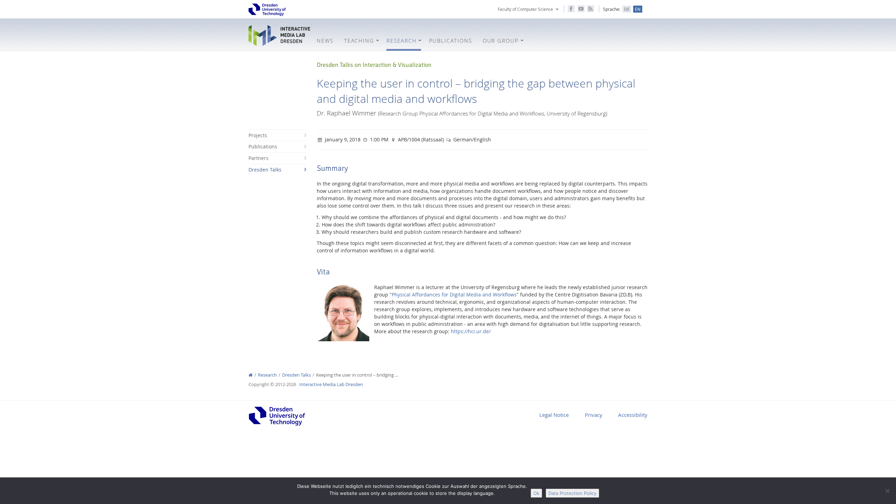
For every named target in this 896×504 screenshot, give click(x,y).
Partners (258, 158)
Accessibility (633, 414)
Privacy (593, 414)
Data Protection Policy (572, 493)
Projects (257, 135)
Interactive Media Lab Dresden (280, 35)
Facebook (571, 8)
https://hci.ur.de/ (471, 331)
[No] (887, 490)
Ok (536, 493)
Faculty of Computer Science (525, 9)
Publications (262, 146)
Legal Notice (554, 414)
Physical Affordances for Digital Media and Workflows (454, 294)
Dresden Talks (264, 169)
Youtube (581, 8)
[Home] (250, 375)
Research (267, 375)
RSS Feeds (590, 8)
